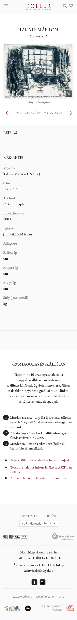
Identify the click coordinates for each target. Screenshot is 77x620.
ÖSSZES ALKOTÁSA (39, 113)
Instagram (43, 582)
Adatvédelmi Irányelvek (38, 571)
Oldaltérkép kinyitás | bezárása (39, 552)
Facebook (35, 582)
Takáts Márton (38, 30)
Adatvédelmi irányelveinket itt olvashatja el (39, 478)
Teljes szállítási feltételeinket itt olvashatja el (39, 460)
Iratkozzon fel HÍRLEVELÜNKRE (38, 558)
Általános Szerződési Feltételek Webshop (38, 565)
